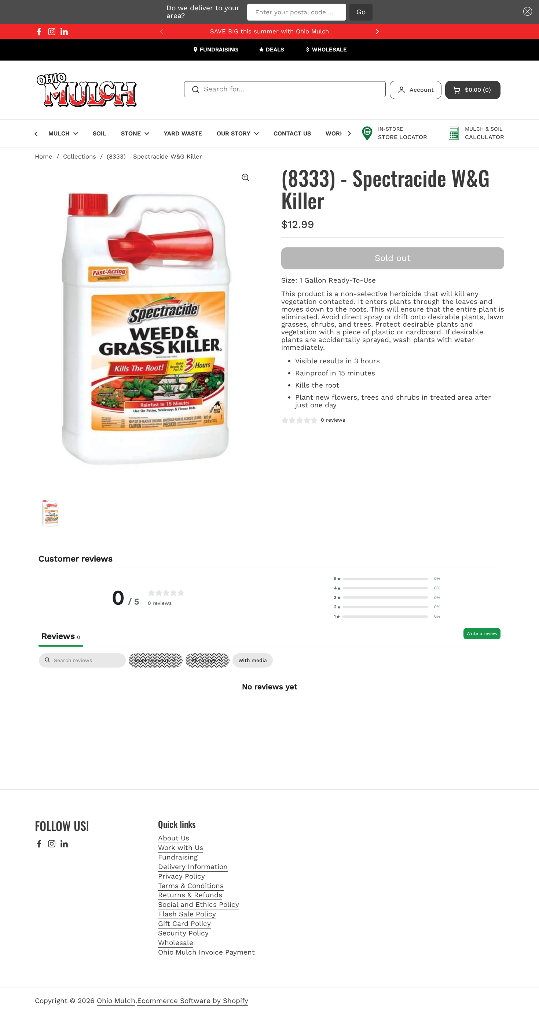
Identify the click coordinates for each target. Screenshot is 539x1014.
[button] (526, 11)
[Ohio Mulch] (87, 90)
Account (422, 89)
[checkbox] (252, 660)
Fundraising (178, 857)
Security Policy (183, 933)
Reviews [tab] (60, 636)
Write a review (482, 633)
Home (43, 156)
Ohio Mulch (116, 1000)
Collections (79, 156)
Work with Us (180, 847)
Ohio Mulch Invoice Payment (206, 952)
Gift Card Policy (184, 923)
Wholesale (175, 942)
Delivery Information (193, 866)
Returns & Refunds (190, 895)
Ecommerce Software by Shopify (192, 1000)
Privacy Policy (181, 876)
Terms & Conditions (191, 886)
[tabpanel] (269, 710)
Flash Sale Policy (187, 914)
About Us (173, 838)
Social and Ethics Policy (198, 904)
